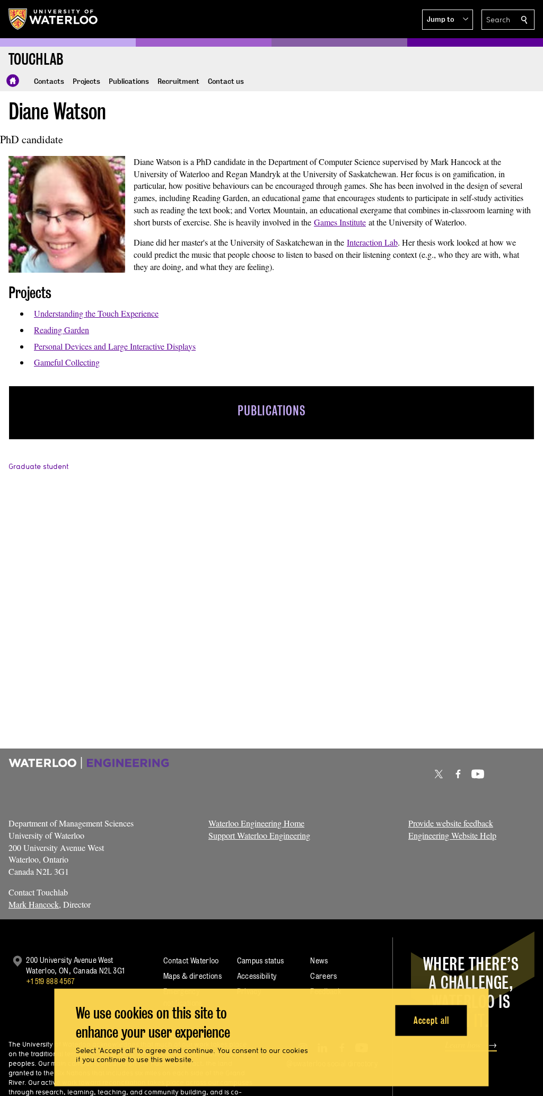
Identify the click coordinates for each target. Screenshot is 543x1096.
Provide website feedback (450, 823)
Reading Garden (61, 329)
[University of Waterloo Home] (53, 19)
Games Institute (340, 222)
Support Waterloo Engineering (259, 835)
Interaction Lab (372, 242)
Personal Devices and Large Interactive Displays (115, 346)
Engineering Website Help (452, 835)
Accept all (431, 1019)
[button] (447, 19)
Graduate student (38, 466)
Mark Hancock (33, 904)
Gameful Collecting (67, 362)
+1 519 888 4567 (50, 981)
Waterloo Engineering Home (256, 823)
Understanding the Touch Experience (96, 313)
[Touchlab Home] (12, 80)
